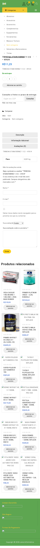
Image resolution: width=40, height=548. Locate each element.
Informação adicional (20, 140)
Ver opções (27, 378)
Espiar (17, 268)
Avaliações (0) (20, 146)
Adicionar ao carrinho (14, 85)
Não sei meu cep (9, 103)
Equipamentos (12, 33)
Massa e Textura (13, 41)
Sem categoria (12, 45)
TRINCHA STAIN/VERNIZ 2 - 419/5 (33, 56)
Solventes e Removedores (17, 49)
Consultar (30, 99)
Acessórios (11, 20)
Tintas (9, 53)
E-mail (6, 199)
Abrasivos (10, 16)
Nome (6, 188)
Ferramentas (12, 37)
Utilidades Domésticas (15, 57)
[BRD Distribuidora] (4, 3)
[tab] (20, 135)
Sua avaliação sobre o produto (15, 228)
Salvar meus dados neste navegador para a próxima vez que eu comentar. (19, 214)
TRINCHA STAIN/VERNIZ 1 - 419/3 (36, 56)
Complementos (12, 29)
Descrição (20, 135)
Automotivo (11, 24)
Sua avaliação (8, 223)
